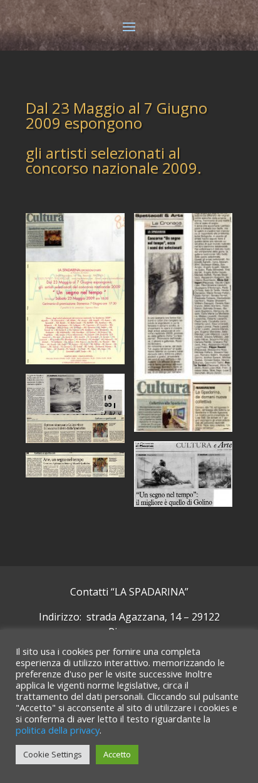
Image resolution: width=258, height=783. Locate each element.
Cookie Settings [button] (52, 754)
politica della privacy (58, 730)
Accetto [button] (117, 754)
